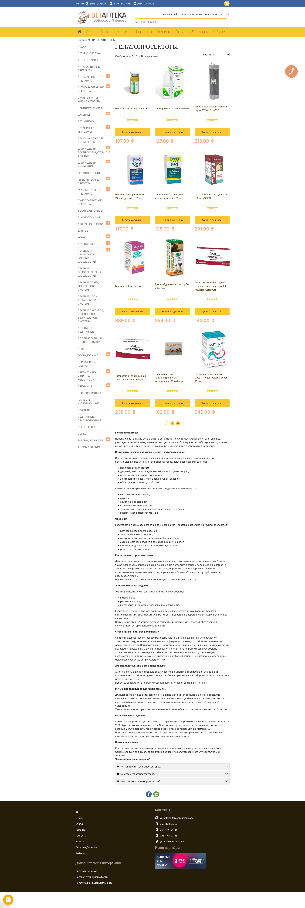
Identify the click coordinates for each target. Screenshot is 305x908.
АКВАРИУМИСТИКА (89, 53)
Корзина (124, 32)
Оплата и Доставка (191, 32)
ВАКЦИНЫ (84, 114)
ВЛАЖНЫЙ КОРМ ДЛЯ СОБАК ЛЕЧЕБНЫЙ (91, 140)
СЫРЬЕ (82, 433)
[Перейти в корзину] (226, 3)
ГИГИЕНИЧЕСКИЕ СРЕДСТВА (88, 181)
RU (77, 3)
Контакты (144, 32)
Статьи (106, 32)
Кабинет (220, 32)
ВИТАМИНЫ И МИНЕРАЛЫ (86, 130)
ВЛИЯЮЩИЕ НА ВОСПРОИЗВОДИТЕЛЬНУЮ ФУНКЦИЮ (94, 152)
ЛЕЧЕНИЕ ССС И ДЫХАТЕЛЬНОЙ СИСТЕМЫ (88, 300)
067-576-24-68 (121, 3)
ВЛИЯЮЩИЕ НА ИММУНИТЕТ (87, 164)
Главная (82, 39)
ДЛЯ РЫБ (83, 230)
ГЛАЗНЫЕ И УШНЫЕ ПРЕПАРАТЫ (89, 192)
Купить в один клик (132, 132)
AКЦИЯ (82, 46)
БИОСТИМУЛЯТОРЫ (90, 108)
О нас (91, 32)
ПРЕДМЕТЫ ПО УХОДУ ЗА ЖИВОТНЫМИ (87, 376)
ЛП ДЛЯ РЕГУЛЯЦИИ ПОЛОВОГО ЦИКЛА (90, 340)
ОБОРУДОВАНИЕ (88, 355)
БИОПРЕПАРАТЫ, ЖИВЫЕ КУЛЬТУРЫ (89, 99)
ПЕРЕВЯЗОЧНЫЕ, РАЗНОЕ (88, 364)
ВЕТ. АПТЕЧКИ (86, 121)
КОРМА (82, 237)
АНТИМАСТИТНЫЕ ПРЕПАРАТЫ (89, 68)
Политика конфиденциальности (93, 882)
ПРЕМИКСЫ (85, 386)
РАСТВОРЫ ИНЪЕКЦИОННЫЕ (88, 401)
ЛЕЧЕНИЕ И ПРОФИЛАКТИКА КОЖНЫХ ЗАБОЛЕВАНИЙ (87, 256)
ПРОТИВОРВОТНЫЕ (90, 393)
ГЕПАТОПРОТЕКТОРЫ (91, 173)
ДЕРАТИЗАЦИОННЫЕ (90, 210)
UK (82, 3)
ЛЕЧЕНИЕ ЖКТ (86, 244)
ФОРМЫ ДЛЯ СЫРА (89, 447)
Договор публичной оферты (91, 876)
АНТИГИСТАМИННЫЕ (90, 60)
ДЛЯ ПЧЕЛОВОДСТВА (90, 224)
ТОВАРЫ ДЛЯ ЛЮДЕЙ (90, 440)
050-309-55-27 (97, 3)
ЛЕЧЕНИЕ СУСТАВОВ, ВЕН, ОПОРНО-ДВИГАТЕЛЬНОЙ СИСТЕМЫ (91, 316)
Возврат (164, 32)
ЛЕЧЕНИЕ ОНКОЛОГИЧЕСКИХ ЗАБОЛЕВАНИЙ (89, 272)
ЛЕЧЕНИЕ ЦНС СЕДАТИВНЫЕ (86, 330)
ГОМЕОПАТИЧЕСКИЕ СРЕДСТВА (90, 202)
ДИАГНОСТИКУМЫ (89, 217)
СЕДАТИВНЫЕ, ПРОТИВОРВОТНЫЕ (90, 418)
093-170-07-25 (145, 3)
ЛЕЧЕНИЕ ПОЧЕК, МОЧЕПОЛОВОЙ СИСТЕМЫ (88, 286)
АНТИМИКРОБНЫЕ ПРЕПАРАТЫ (89, 79)
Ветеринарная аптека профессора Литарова (101, 17)
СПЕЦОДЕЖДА (86, 427)
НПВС (81, 348)
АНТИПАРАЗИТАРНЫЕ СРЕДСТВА (91, 89)
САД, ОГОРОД (86, 410)
